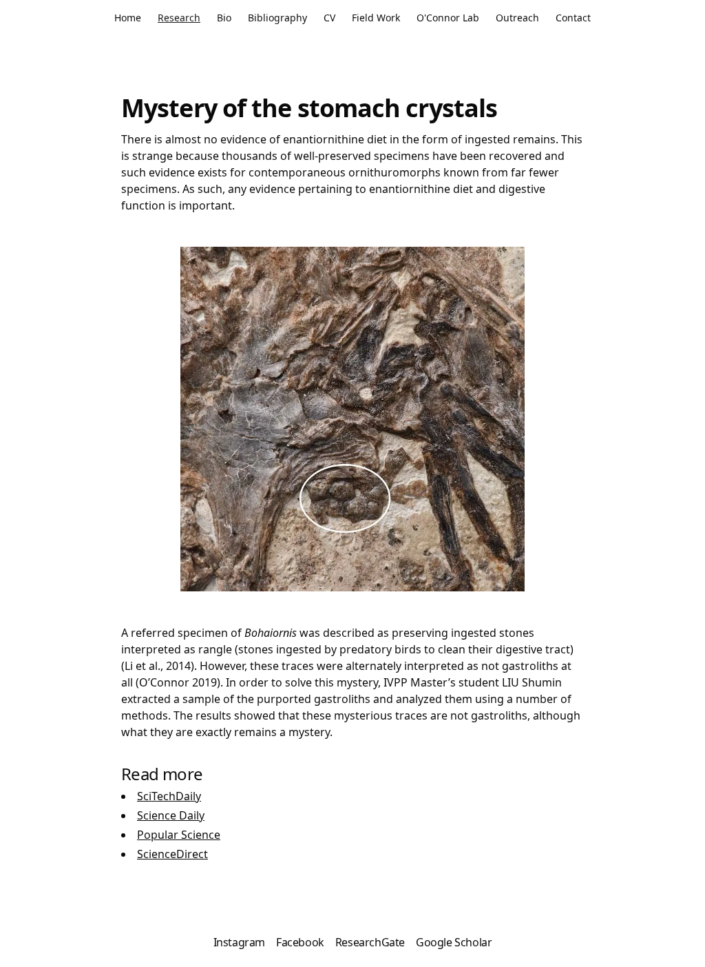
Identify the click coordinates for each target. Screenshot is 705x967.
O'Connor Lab (448, 17)
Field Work (376, 17)
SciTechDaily (169, 796)
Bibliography (277, 17)
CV (329, 17)
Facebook (300, 942)
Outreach (517, 17)
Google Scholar (454, 942)
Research (179, 17)
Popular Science (178, 834)
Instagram (239, 942)
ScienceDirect (172, 854)
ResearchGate (370, 942)
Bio (224, 17)
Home (127, 17)
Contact (573, 17)
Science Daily (170, 815)
